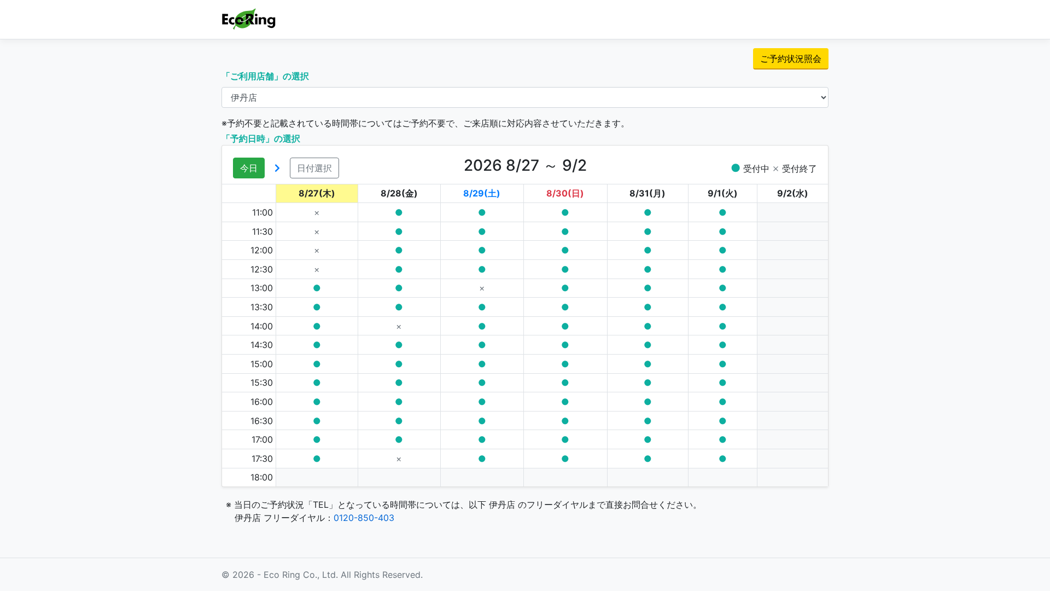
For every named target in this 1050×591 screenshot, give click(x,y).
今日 (249, 168)
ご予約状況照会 (790, 58)
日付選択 (314, 168)
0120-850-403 (364, 517)
